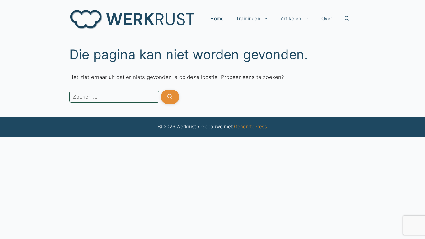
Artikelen (291, 18)
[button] (347, 18)
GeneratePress (250, 126)
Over (326, 18)
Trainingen (248, 18)
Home (217, 18)
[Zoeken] (170, 97)
